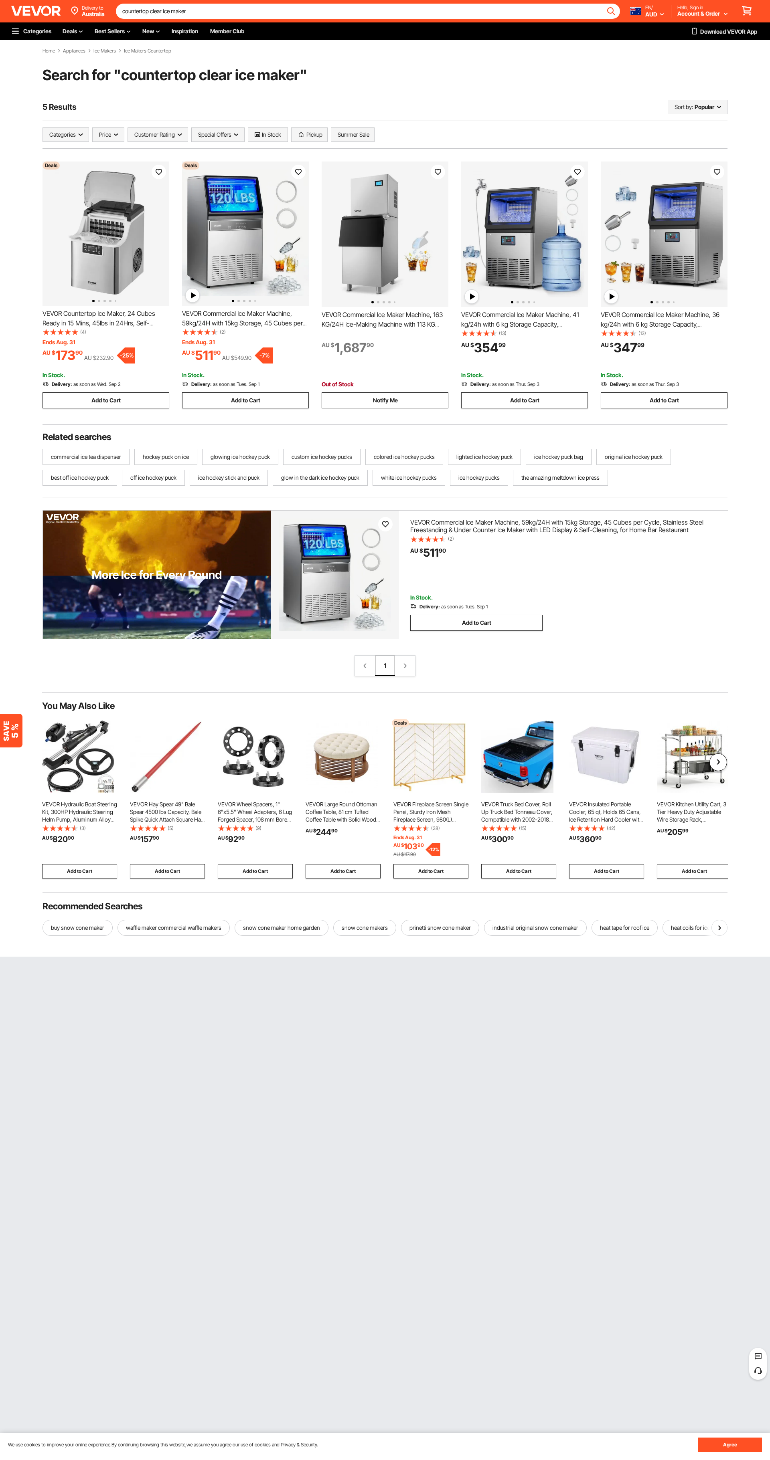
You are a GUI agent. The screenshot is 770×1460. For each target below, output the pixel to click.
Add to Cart (106, 400)
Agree (730, 1445)
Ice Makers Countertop (147, 51)
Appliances (74, 51)
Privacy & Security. (299, 1445)
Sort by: (684, 106)
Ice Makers (104, 51)
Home (49, 51)
